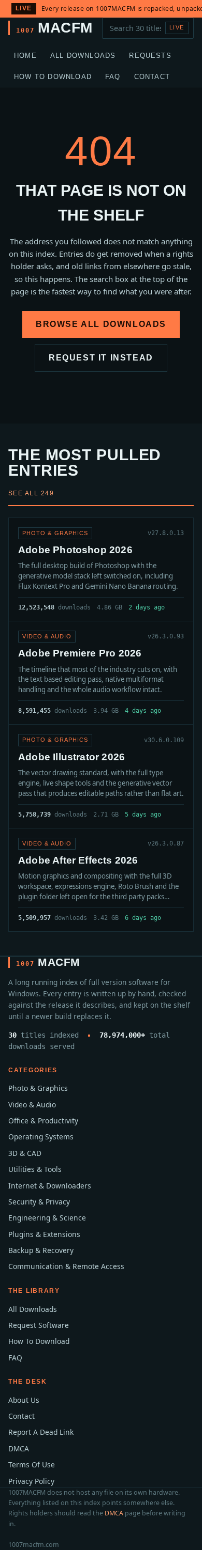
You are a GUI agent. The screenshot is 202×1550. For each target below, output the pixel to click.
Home (25, 55)
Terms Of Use (31, 1464)
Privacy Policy (31, 1481)
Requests (150, 55)
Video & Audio (32, 1104)
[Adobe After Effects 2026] (101, 879)
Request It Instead (101, 357)
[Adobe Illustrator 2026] (101, 776)
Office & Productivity (43, 1120)
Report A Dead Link (41, 1432)
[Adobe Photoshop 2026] (101, 569)
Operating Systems (41, 1136)
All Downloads (83, 55)
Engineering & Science (47, 1218)
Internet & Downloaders (49, 1186)
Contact (152, 77)
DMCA (18, 1448)
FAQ (113, 77)
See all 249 (31, 493)
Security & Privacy (39, 1202)
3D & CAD (24, 1153)
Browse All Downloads (101, 324)
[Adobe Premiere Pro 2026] (101, 672)
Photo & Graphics (38, 1088)
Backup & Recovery (41, 1250)
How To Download (53, 77)
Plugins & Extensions (44, 1234)
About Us (23, 1400)
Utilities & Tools (35, 1169)
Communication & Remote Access (66, 1266)
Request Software (38, 1325)
